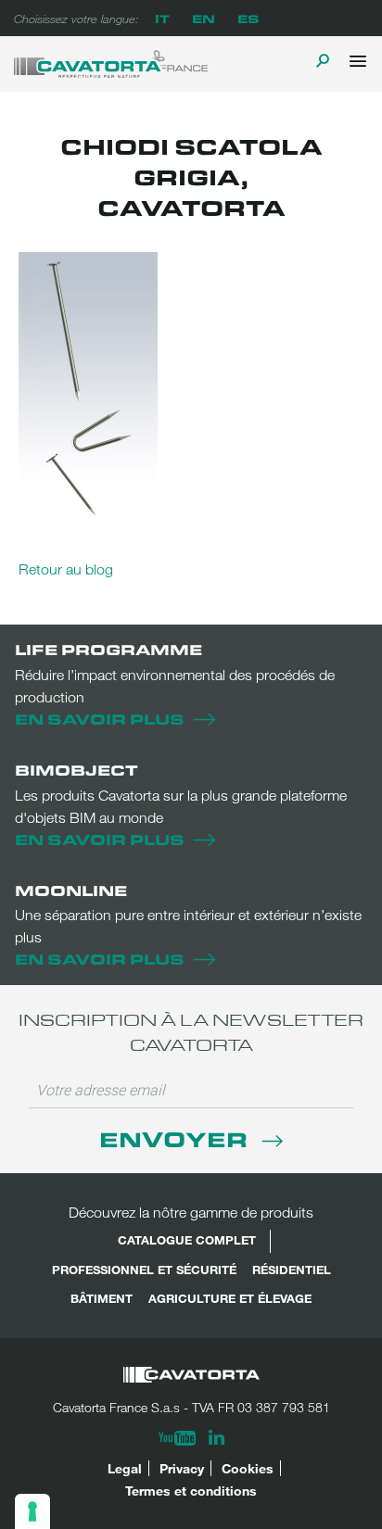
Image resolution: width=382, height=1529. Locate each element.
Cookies (248, 1468)
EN (203, 18)
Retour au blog (66, 569)
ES (248, 18)
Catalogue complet (187, 1239)
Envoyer (176, 1138)
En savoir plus (100, 718)
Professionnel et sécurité (144, 1269)
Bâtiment (101, 1298)
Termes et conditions (191, 1490)
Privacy (181, 1468)
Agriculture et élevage (230, 1298)
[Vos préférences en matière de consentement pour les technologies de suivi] (32, 1511)
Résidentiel (291, 1269)
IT (162, 18)
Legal (125, 1468)
